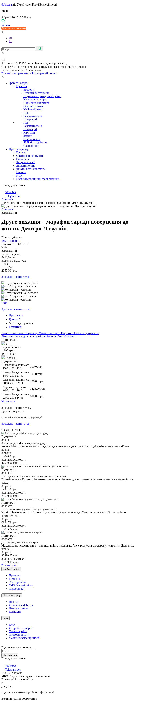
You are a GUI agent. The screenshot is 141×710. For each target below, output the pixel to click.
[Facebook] (1, 661)
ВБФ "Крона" (10, 240)
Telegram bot (12, 196)
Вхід (4, 302)
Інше (5, 618)
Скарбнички (31, 145)
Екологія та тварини (36, 92)
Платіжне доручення (85, 333)
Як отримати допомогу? (31, 168)
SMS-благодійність (35, 142)
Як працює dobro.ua (21, 605)
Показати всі (9, 565)
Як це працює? (25, 162)
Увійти (5, 25)
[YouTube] (2, 661)
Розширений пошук (44, 73)
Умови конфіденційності (24, 637)
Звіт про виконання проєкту (19, 333)
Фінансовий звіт (49, 333)
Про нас (21, 152)
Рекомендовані (33, 116)
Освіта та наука (33, 106)
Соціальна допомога (36, 102)
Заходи (28, 135)
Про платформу (18, 149)
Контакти (15, 611)
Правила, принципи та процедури (37, 178)
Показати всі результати (16, 73)
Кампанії (29, 132)
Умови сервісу (18, 631)
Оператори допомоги (29, 155)
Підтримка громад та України (42, 96)
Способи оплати (19, 634)
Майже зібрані (32, 109)
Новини (21, 172)
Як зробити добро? (20, 628)
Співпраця (22, 159)
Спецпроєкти (32, 139)
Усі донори (8, 401)
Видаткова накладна (14, 336)
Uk (10, 37)
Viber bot (10, 192)
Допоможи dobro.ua (13, 28)
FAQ (19, 175)
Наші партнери (18, 608)
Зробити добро (18, 83)
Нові (26, 112)
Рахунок (66, 333)
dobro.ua (6, 4)
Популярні (30, 119)
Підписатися (10, 655)
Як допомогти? (25, 165)
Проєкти (21, 86)
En (10, 41)
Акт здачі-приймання (42, 336)
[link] (70, 283)
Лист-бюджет (65, 336)
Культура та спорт (35, 99)
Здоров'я (29, 89)
